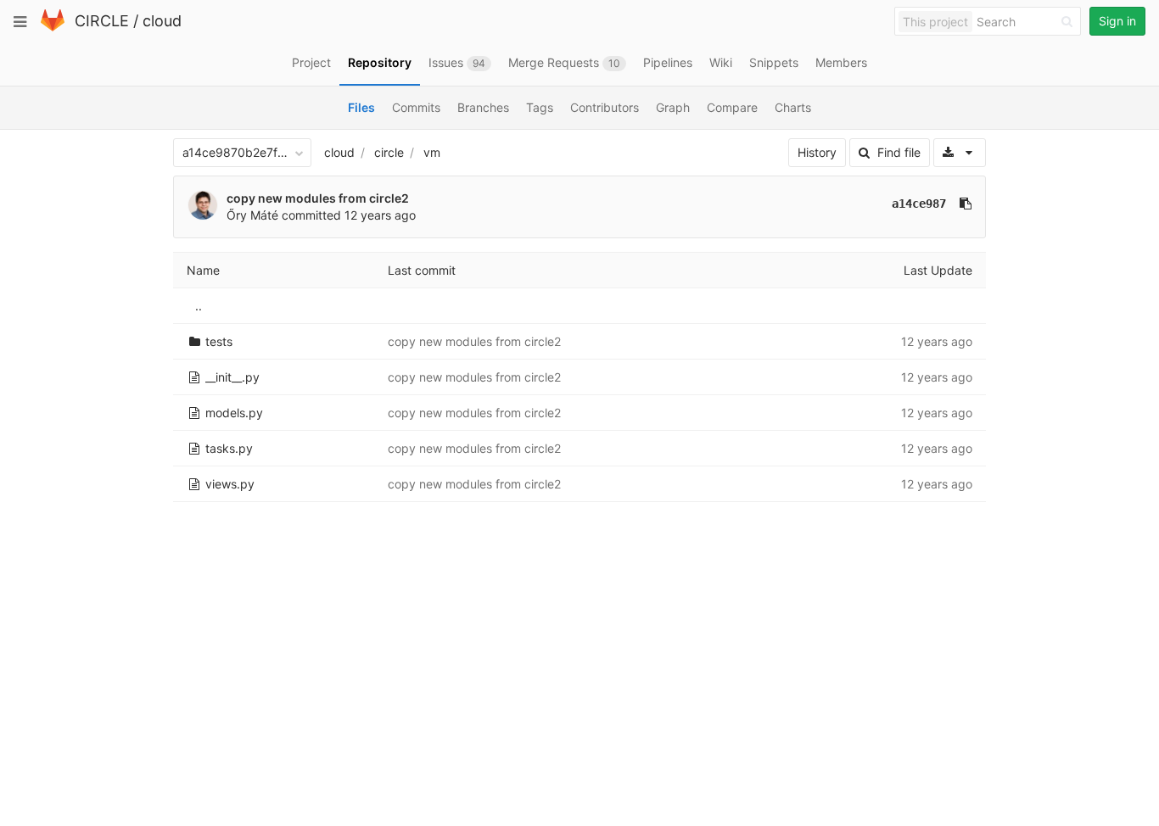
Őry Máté (252, 215)
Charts (793, 107)
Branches (483, 107)
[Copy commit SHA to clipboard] (965, 203)
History (817, 152)
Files (361, 107)
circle (389, 152)
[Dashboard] (52, 27)
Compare (732, 107)
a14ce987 (919, 203)
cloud (162, 21)
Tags (539, 107)
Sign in (1117, 21)
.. (198, 306)
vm (431, 152)
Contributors (604, 107)
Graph (673, 107)
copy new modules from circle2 (318, 198)
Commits (416, 107)
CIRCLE (102, 21)
